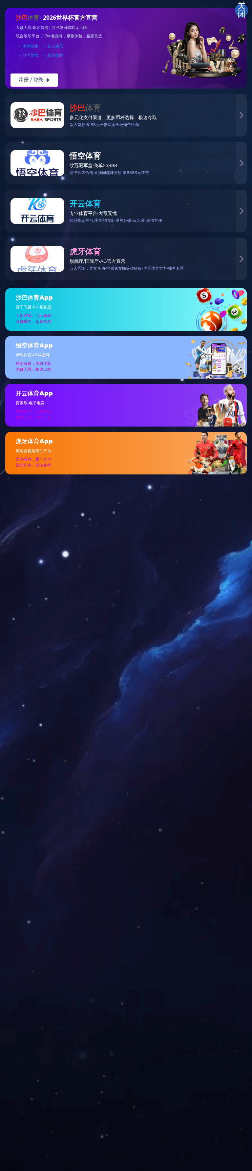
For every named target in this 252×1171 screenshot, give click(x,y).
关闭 (241, 10)
